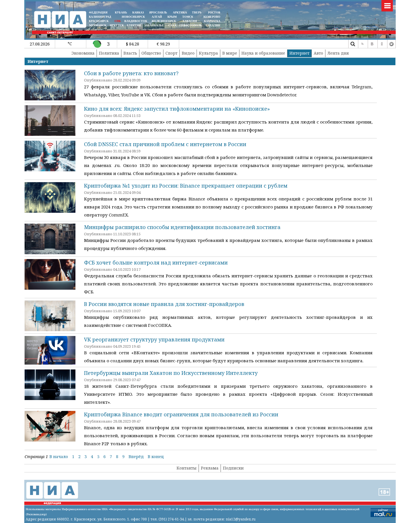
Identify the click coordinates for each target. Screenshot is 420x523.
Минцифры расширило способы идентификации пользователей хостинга (182, 227)
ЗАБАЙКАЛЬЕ (154, 25)
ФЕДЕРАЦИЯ (98, 12)
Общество (151, 53)
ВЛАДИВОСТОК (135, 21)
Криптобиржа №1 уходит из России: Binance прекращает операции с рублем (185, 185)
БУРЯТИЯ (134, 25)
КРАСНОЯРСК (99, 21)
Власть (130, 53)
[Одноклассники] (381, 44)
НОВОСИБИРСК (133, 16)
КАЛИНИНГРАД (100, 16)
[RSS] (362, 44)
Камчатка (211, 21)
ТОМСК (188, 16)
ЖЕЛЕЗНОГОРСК (163, 21)
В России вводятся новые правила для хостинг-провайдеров (164, 304)
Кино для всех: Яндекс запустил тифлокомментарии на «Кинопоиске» (177, 108)
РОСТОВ (214, 12)
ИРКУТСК (117, 25)
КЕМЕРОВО (211, 16)
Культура (208, 53)
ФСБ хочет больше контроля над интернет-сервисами (156, 262)
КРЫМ (172, 16)
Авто (318, 53)
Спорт (171, 53)
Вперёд (136, 456)
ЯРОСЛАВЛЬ (158, 12)
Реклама (210, 468)
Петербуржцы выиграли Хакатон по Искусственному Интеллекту (171, 372)
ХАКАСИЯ (189, 21)
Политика (109, 53)
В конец (156, 456)
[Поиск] (352, 44)
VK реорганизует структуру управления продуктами (154, 339)
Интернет (299, 53)
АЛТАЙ (157, 16)
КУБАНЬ (121, 12)
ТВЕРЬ (197, 12)
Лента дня (338, 53)
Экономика (83, 53)
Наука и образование (263, 53)
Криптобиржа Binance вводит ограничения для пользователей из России (181, 414)
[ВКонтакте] (372, 44)
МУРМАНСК (97, 25)
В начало (58, 456)
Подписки (233, 468)
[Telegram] (391, 44)
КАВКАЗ (138, 12)
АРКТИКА (180, 12)
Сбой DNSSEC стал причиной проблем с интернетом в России (165, 144)
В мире (229, 53)
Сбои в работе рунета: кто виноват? (131, 73)
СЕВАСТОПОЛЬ (190, 25)
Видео (188, 53)
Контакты (187, 468)
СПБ (118, 21)
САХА (172, 25)
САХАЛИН (213, 25)
